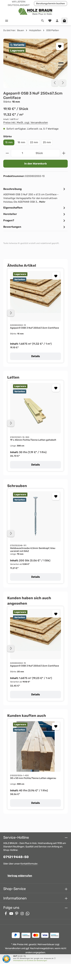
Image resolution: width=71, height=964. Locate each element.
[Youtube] (11, 914)
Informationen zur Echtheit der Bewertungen (30, 960)
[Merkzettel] (50, 20)
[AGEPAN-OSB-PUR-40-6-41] (35, 63)
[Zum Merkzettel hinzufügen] (60, 46)
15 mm (9, 142)
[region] (35, 63)
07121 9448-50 (16, 857)
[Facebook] (6, 914)
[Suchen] (42, 20)
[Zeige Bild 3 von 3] (61, 68)
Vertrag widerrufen (19, 875)
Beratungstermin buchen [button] (50, 3)
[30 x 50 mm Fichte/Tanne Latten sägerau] (35, 746)
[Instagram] (22, 914)
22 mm (34, 142)
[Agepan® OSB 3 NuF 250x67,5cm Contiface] (35, 296)
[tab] (34, 195)
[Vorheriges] (55, 82)
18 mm (21, 142)
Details (35, 356)
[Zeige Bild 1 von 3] (61, 63)
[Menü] (6, 20)
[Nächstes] (62, 82)
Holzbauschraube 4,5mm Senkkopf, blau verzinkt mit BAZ (32, 550)
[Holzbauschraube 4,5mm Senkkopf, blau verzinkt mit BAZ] (35, 516)
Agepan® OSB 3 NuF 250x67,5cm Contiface (34, 327)
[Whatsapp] (27, 914)
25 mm (47, 142)
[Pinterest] (17, 914)
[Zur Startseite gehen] (35, 11)
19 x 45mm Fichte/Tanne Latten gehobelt (33, 440)
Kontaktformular (28, 863)
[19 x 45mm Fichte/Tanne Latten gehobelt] (35, 408)
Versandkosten (13, 948)
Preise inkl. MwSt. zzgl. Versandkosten (25, 122)
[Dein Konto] (57, 20)
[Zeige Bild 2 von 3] (61, 66)
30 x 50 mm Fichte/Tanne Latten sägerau (33, 778)
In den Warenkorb (35, 163)
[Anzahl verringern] (7, 153)
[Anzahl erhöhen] (64, 153)
